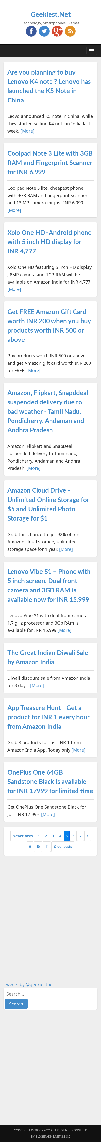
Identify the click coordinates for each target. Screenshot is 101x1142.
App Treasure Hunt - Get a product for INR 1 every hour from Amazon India (48, 717)
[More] (27, 131)
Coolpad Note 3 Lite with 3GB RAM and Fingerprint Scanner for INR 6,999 (50, 163)
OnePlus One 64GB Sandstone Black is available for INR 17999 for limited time (50, 781)
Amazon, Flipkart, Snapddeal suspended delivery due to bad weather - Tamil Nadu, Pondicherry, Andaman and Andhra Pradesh (47, 412)
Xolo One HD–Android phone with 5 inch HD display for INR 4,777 (49, 242)
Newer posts (23, 836)
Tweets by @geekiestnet (29, 984)
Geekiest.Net (51, 14)
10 (38, 846)
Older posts (63, 846)
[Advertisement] (50, 911)
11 (47, 846)
